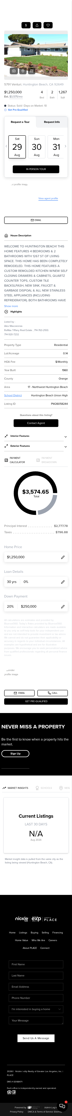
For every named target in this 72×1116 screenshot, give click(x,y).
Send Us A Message (36, 1038)
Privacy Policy (16, 1111)
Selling (45, 932)
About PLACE (30, 948)
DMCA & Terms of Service (40, 1111)
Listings (23, 932)
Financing (57, 932)
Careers (53, 940)
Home (12, 932)
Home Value (21, 940)
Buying (34, 932)
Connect (44, 948)
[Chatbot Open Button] (62, 1106)
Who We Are (38, 940)
